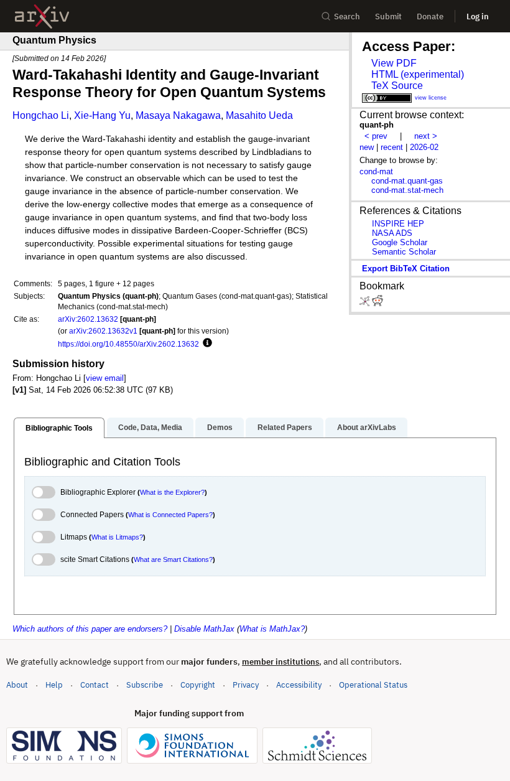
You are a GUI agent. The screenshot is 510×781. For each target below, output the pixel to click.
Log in (477, 16)
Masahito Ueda (259, 115)
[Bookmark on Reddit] (377, 303)
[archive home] (42, 16)
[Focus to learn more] (205, 343)
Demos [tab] (220, 427)
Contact (94, 685)
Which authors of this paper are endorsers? (89, 629)
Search (347, 16)
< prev (375, 136)
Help (54, 685)
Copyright (197, 685)
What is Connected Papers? (170, 514)
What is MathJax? (272, 629)
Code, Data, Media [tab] (150, 427)
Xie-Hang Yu (102, 115)
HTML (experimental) (417, 74)
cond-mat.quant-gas (407, 180)
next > (425, 136)
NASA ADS (392, 233)
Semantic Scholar (404, 251)
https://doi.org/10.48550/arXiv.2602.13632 (128, 344)
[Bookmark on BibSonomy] (365, 303)
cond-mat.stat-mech (407, 190)
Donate (430, 16)
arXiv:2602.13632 (88, 319)
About (17, 685)
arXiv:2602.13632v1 (103, 331)
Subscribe (144, 685)
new (366, 147)
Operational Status (373, 684)
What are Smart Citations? (173, 559)
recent (392, 147)
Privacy (246, 685)
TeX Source (397, 85)
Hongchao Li (40, 115)
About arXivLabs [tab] (366, 427)
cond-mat (376, 171)
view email (105, 378)
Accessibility (299, 685)
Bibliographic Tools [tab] (59, 428)
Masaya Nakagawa (178, 115)
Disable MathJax (204, 629)
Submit (388, 16)
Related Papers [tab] (284, 427)
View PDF (394, 63)
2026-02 (424, 147)
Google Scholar (399, 242)
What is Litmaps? (117, 537)
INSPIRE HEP (398, 223)
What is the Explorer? (172, 492)
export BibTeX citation (406, 268)
